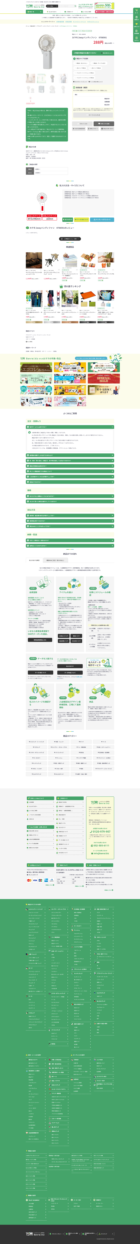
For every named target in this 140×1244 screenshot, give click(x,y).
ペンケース (54, 968)
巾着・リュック (32, 954)
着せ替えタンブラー (56, 918)
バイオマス (31, 1114)
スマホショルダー (55, 1016)
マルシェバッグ (32, 938)
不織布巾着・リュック (34, 960)
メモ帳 (53, 957)
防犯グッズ (76, 1010)
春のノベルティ (55, 1134)
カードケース (32, 1005)
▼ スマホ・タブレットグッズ (36, 752)
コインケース (32, 1002)
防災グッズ (76, 1008)
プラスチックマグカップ (34, 1019)
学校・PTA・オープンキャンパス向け (59, 1200)
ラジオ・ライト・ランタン (102, 976)
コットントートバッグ (33, 912)
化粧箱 (54, 351)
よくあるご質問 (87, 12)
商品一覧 (31, 12)
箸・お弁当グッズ (78, 979)
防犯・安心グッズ (78, 1074)
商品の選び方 (62, 815)
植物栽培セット (77, 961)
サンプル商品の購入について (96, 81)
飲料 (98, 1032)
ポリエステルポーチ (33, 974)
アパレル (76, 1203)
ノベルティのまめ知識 (35, 815)
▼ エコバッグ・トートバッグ (36, 742)
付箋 (52, 954)
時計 (75, 953)
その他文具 (54, 988)
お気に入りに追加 (105, 123)
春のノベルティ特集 (30, 1176)
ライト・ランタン (77, 1019)
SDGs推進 (31, 1203)
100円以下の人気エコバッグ (32, 1155)
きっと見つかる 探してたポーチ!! (79, 1165)
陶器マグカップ (32, 1016)
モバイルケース (55, 1005)
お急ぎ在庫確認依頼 (80, 128)
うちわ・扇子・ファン (102, 954)
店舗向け (98, 1200)
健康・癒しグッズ (100, 1063)
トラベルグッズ (100, 985)
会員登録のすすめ (66, 806)
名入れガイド (68, 219)
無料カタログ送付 (33, 848)
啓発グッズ (99, 929)
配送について (76, 636)
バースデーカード (55, 963)
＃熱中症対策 (60, 22)
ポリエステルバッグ (33, 924)
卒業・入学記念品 (56, 1060)
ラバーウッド (32, 1097)
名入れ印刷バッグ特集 (31, 1168)
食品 (98, 1030)
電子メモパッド (54, 966)
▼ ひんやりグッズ (36, 774)
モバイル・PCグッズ (101, 1069)
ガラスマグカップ (33, 1025)
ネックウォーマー (101, 1007)
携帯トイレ (99, 982)
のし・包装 (61, 819)
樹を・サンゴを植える (34, 1139)
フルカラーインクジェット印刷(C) (85, 73)
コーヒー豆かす (32, 1108)
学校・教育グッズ (33, 1215)
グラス (52, 932)
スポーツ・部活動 (30, 339)
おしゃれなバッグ (33, 946)
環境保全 (31, 1206)
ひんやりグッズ (101, 993)
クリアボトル (54, 926)
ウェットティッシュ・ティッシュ (104, 918)
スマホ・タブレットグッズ (58, 993)
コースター (76, 985)
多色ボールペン (55, 943)
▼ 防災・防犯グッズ (59, 763)
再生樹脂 (31, 1080)
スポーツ (44, 351)
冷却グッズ (99, 996)
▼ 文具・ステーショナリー (104, 747)
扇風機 (27, 351)
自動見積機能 (66, 810)
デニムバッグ (32, 929)
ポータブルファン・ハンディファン (104, 957)
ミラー (75, 1033)
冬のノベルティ (55, 1143)
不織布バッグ (32, 921)
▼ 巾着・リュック (58, 742)
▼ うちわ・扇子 (59, 768)
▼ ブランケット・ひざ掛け (104, 758)
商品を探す (32, 26)
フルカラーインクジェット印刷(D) (85, 78)
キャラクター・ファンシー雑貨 (80, 1071)
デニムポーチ (32, 983)
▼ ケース (103, 742)
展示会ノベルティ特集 (31, 1159)
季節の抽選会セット (56, 1111)
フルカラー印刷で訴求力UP (32, 1163)
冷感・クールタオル (101, 949)
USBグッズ (54, 1033)
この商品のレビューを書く (70, 239)
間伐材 (30, 1119)
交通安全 (31, 1209)
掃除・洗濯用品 (77, 912)
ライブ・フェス (55, 1123)
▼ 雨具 (81, 768)
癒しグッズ (76, 1047)
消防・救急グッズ (33, 1212)
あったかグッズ (101, 1001)
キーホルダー (78, 926)
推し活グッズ (55, 1127)
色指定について (63, 836)
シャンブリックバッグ (33, 932)
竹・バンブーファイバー (34, 1102)
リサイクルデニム (33, 1088)
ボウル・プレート (78, 988)
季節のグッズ (55, 1131)
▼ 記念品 (81, 752)
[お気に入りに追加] (41, 270)
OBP (30, 1091)
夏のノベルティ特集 (30, 1180)
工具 (75, 918)
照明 (75, 956)
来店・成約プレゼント (58, 1068)
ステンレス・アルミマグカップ (35, 1022)
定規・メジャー (54, 977)
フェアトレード (32, 1136)
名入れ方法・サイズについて (81, 81)
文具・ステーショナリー (57, 951)
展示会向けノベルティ (34, 1066)
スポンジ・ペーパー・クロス (80, 991)
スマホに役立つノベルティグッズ (101, 1159)
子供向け (76, 1060)
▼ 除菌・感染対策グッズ (103, 763)
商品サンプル (62, 823)
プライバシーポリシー (57, 1234)
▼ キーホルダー (36, 758)
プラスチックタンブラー (56, 915)
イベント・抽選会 (56, 1093)
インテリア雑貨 (78, 947)
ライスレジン (32, 1122)
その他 (53, 1025)
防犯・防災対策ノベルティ (100, 1163)
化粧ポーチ (31, 985)
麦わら (30, 1111)
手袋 (98, 1016)
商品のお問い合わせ (108, 128)
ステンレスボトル (55, 921)
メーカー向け (77, 1200)
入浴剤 (75, 1027)
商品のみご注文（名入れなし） (56, 560)
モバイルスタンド (55, 1002)
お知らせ (31, 819)
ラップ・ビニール (78, 994)
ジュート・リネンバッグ (34, 926)
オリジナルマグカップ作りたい (33, 1172)
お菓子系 (76, 1063)
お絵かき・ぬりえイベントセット (59, 1096)
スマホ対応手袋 (55, 1022)
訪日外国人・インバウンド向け (104, 1085)
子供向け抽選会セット (57, 1105)
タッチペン (53, 1008)
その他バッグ (32, 949)
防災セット (76, 1013)
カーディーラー (99, 1203)
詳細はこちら (103, 90)
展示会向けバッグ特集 (77, 1155)
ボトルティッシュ (78, 942)
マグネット (53, 980)
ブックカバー (54, 971)
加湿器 (75, 1044)
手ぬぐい (99, 946)
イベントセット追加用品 (57, 1113)
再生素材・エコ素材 (34, 1071)
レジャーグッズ (54, 26)
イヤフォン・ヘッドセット (56, 1011)
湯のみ (30, 1027)
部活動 (53, 1206)
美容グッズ (76, 1030)
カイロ (98, 1013)
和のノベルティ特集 (98, 1155)
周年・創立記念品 (56, 1064)
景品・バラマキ (56, 1081)
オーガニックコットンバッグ (35, 915)
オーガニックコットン (34, 1094)
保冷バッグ (31, 935)
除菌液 (98, 921)
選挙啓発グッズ (32, 1217)
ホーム (27, 26)
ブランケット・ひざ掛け (80, 969)
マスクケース (77, 1038)
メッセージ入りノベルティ (59, 1089)
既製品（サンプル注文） (100, 63)
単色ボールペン (55, 940)
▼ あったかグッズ (58, 774)
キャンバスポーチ (33, 980)
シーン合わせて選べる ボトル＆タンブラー (80, 1170)
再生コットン (32, 1074)
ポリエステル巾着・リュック (35, 963)
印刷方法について (63, 831)
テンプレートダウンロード (103, 219)
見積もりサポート (94, 128)
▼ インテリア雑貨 (81, 758)
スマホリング (54, 1014)
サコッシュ (31, 943)
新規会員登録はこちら (40, 640)
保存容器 (76, 996)
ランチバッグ (32, 941)
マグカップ (32, 1013)
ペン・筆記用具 (55, 937)
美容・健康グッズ (78, 1024)
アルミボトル (54, 924)
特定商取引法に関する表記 (89, 1234)
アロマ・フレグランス (79, 958)
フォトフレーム (77, 950)
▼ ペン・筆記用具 (81, 747)
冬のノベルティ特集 (30, 1188)
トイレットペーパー (78, 936)
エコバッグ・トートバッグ (36, 909)
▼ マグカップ (36, 747)
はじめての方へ (53, 12)
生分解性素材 (32, 1125)
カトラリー (76, 982)
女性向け (76, 1079)
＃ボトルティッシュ (93, 22)
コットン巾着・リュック (34, 957)
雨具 (98, 962)
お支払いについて (63, 636)
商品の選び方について (108, 53)
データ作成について (70, 673)
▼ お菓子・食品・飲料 (81, 774)
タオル (98, 940)
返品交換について (63, 641)
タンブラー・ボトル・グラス (58, 909)
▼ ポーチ (81, 742)
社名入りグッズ (30, 337)
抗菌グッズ (99, 924)
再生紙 (30, 1085)
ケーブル (53, 999)
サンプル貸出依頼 (33, 843)
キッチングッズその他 (79, 999)
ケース (30, 996)
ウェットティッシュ (78, 933)
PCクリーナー (54, 1036)
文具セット (53, 985)
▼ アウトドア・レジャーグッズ (104, 768)
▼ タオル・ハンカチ (36, 768)
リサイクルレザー (33, 1082)
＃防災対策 (68, 22)
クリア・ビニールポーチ (34, 971)
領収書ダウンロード (64, 844)
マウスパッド (54, 1039)
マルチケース (32, 1008)
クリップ (53, 983)
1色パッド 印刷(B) (96, 68)
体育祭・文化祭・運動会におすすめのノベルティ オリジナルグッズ (80, 1160)
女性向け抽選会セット (57, 1108)
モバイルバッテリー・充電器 (57, 997)
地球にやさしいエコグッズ (58, 1159)
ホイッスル (76, 1016)
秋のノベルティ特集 (30, 1184)
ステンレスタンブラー (56, 912)
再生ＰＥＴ (31, 1077)
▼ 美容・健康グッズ (81, 763)
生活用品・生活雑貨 (79, 909)
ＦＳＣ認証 (31, 1128)
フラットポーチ (32, 988)
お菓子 (98, 1027)
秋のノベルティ (55, 1140)
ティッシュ (77, 930)
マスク (75, 1036)
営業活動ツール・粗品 (58, 1072)
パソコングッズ (55, 1030)
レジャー (49, 351)
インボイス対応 (63, 848)
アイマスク (99, 1010)
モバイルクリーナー (56, 1019)
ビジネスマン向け (101, 1076)
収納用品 (76, 915)
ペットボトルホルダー (56, 929)
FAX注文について (76, 641)
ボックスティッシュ (78, 939)
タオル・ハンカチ (101, 937)
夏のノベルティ (55, 1137)
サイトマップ (104, 1234)
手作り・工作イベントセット (58, 1099)
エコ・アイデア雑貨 (78, 1085)
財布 (30, 999)
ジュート (31, 1105)
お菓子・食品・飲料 (102, 1023)
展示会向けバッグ (33, 1063)
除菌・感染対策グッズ (103, 909)
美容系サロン (99, 1206)
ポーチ (30, 968)
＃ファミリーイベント (79, 22)
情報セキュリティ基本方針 (73, 1234)
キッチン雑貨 (77, 1088)
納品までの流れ (63, 802)
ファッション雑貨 (78, 1082)
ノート (52, 960)
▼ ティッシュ (58, 758)
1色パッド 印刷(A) (81, 68)
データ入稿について (82, 219)
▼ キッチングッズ (36, 763)
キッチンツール (77, 977)
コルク (30, 1099)
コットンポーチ (32, 977)
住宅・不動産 (77, 1206)
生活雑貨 (76, 1091)
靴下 (98, 1018)
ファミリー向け (101, 1080)
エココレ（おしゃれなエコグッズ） (59, 1162)
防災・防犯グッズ (78, 1004)
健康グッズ (76, 1041)
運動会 (32, 351)
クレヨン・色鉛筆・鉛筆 (56, 946)
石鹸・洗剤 (99, 926)
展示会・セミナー (33, 1060)
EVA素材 (31, 1116)
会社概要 (31, 802)
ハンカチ (99, 943)
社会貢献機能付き (34, 1133)
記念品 (53, 1044)
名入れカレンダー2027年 (57, 974)
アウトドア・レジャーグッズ (43, 26)
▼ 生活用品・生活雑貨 (103, 752)
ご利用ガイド (69, 12)
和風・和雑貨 (100, 1088)
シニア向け (100, 1060)
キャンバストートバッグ (34, 918)
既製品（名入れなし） (82, 63)
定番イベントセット (56, 1102)
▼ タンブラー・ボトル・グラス (59, 747)
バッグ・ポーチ (54, 1203)
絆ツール (54, 1076)
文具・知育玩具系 (78, 1066)
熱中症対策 (38, 351)
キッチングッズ (78, 973)
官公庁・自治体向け (34, 1200)
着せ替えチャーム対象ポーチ (35, 991)
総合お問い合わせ (33, 831)
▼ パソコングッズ (58, 752)
